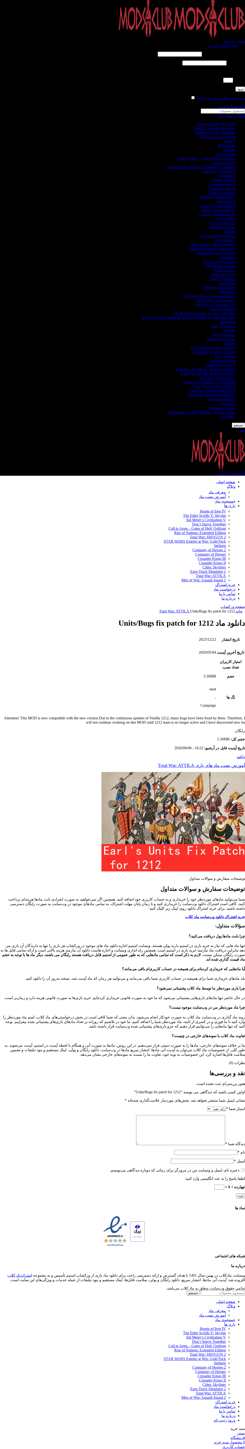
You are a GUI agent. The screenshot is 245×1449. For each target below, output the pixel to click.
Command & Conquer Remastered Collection (201, 167)
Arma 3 (229, 141)
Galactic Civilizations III (217, 214)
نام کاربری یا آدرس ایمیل (224, 54)
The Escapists (225, 356)
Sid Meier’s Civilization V (206, 520)
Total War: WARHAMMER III (211, 395)
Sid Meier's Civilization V (215, 300)
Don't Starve (226, 201)
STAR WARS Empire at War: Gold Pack (204, 313)
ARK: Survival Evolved (217, 137)
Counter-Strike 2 (222, 180)
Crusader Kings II (221, 184)
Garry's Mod (225, 219)
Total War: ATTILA (220, 365)
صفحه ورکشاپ (232, 607)
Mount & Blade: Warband (215, 253)
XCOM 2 (228, 417)
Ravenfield (227, 283)
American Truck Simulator (215, 133)
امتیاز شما (235, 1109)
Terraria (229, 343)
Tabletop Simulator (221, 339)
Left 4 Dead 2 (224, 240)
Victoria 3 (228, 404)
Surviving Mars (223, 335)
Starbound (227, 322)
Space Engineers (222, 309)
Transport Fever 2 (222, 399)
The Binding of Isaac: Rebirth (212, 348)
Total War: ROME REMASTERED (207, 374)
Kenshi (230, 232)
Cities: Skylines (223, 163)
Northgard (227, 257)
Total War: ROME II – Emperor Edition (205, 369)
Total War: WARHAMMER (214, 386)
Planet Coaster (224, 270)
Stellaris (229, 330)
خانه (239, 611)
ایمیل (239, 1161)
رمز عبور (236, 63)
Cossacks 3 (226, 176)
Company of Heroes (210, 554)
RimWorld (227, 292)
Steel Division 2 (223, 326)
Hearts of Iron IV (222, 223)
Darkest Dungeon (222, 193)
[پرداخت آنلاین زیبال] (137, 1232)
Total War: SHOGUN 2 (217, 378)
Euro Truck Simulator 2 (217, 206)
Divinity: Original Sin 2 (217, 197)
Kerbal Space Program (218, 236)
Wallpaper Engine (221, 408)
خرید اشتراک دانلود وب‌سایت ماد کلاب (215, 917)
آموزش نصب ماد (212, 497)
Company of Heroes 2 (218, 171)
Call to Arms (225, 154)
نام (241, 1152)
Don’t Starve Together (209, 524)
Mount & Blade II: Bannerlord (212, 249)
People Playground (221, 266)
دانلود (241, 757)
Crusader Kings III (221, 188)
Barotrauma (226, 145)
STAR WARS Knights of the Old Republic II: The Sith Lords (188, 318)
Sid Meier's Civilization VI (215, 305)
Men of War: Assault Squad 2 (213, 244)
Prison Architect (223, 275)
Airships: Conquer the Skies (214, 128)
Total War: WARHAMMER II (212, 391)
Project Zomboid (222, 279)
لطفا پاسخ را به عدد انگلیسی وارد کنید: (215, 72)
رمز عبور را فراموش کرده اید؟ (220, 98)
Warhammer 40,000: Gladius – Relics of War (201, 412)
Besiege (229, 150)
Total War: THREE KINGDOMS (209, 382)
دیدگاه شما (235, 1144)
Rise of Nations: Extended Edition (209, 296)
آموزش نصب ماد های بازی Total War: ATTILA (201, 765)
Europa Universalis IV (218, 210)
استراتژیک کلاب (19, 1275)
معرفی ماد (217, 492)
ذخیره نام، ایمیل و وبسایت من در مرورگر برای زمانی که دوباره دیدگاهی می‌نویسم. (174, 1170)
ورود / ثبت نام (224, 1420)
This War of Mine (222, 361)
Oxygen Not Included (218, 262)
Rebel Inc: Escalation (219, 287)
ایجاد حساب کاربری (222, 46)
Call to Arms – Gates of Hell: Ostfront (206, 158)
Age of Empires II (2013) (216, 124)
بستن (241, 1433)
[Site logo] (208, 36)
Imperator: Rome (222, 227)
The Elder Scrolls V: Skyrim (214, 352)
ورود (240, 89)
